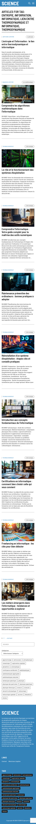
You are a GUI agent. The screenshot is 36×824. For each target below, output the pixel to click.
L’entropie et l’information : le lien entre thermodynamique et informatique (18, 44)
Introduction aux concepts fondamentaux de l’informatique (17, 421)
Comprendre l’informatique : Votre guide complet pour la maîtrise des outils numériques (17, 232)
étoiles (5, 698)
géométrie (6, 667)
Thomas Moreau (8, 146)
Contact (4, 761)
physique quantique (26, 684)
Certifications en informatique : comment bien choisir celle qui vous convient (17, 484)
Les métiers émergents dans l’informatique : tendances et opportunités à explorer (16, 605)
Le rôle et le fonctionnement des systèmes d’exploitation (17, 171)
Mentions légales (14, 761)
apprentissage (7, 660)
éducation (28, 694)
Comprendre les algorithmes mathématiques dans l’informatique (16, 108)
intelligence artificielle (10, 670)
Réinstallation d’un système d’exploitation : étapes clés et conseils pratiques (16, 358)
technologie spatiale (9, 694)
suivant (8, 638)
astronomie (17, 660)
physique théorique (9, 687)
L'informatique (29, 146)
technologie (22, 691)
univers (20, 694)
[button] (29, 3)
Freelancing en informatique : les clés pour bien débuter (18, 545)
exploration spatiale (18, 663)
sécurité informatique (9, 691)
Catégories (5, 650)
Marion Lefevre (8, 82)
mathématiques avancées (10, 677)
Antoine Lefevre (8, 37)
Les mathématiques (28, 82)
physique (21, 680)
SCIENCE (10, 3)
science (19, 687)
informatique (15, 667)
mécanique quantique (9, 680)
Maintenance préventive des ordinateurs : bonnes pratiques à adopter (18, 296)
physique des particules (10, 684)
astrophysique (27, 660)
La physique (30, 37)
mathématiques (24, 670)
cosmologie (6, 663)
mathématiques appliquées (11, 674)
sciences (27, 687)
